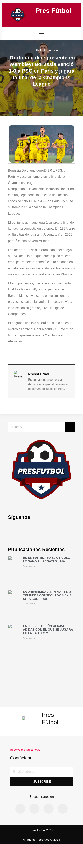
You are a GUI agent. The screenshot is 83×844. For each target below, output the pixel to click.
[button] (30, 103)
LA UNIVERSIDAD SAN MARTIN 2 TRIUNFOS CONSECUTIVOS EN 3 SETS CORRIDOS (47, 595)
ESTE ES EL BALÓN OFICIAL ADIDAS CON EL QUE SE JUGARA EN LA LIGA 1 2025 (48, 629)
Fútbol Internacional (45, 50)
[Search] (70, 427)
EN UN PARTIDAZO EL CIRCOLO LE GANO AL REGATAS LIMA (46, 559)
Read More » (29, 566)
